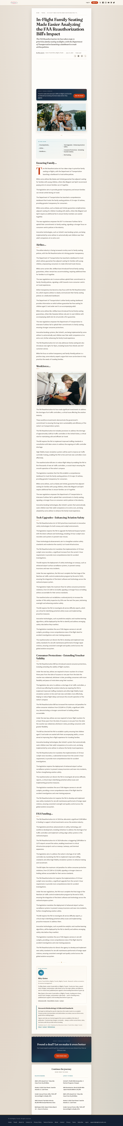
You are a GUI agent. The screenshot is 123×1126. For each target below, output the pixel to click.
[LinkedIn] (111, 2)
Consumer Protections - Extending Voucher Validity (74, 151)
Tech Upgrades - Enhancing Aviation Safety (74, 146)
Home (37, 13)
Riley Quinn (41, 53)
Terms (74, 1122)
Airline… (41, 148)
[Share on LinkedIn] (81, 56)
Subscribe (80, 1122)
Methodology (51, 1027)
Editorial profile (42, 1001)
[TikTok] (114, 2)
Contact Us (29, 1122)
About (40, 1027)
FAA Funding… (68, 155)
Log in (88, 2)
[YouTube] (108, 2)
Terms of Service (48, 1122)
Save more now (61, 1056)
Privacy (68, 1122)
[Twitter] (100, 2)
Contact (62, 1001)
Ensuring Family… (44, 145)
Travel (43, 13)
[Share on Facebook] (78, 56)
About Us (21, 1122)
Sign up (94, 2)
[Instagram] (106, 2)
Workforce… (43, 151)
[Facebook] (103, 2)
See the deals (79, 96)
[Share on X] (75, 56)
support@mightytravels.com (98, 1122)
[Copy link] (85, 56)
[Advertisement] (61, 74)
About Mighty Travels (53, 1001)
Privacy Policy (38, 1122)
